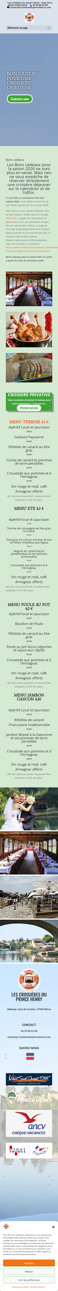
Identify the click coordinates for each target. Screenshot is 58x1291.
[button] (53, 1227)
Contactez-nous (20, 98)
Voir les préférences (29, 1279)
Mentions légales (37, 1286)
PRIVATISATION (29, 408)
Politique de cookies (20, 1286)
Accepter (29, 1263)
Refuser (29, 1271)
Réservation (12, 218)
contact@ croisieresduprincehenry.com (29, 1037)
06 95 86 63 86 (40, 5)
